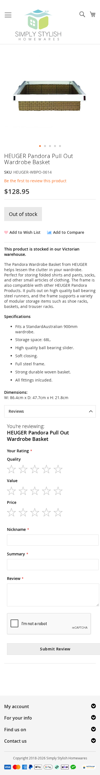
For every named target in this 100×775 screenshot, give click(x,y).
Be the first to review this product (35, 180)
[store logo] (38, 24)
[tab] (50, 411)
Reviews (16, 411)
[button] (40, 146)
